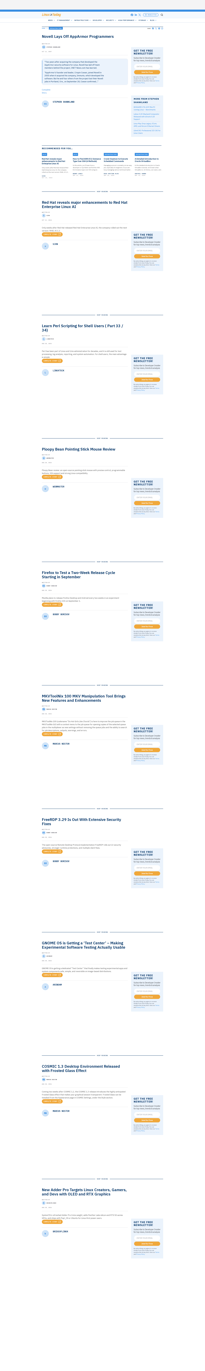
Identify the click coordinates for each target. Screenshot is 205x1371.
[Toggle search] (162, 15)
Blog (152, 20)
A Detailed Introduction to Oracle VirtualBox (147, 160)
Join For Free (147, 72)
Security (110, 20)
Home (43, 28)
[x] (139, 15)
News (50, 20)
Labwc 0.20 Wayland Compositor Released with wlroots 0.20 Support (146, 116)
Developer (97, 20)
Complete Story (50, 234)
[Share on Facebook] (153, 28)
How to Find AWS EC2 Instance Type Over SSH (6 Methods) (87, 160)
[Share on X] (156, 28)
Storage (142, 20)
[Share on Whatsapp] (162, 28)
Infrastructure (81, 20)
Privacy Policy (140, 83)
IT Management (63, 20)
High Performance (126, 20)
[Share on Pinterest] (159, 28)
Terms (157, 81)
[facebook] (132, 15)
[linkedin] (136, 15)
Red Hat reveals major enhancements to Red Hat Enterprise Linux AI (53, 161)
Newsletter (152, 15)
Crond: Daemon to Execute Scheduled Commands (116, 160)
